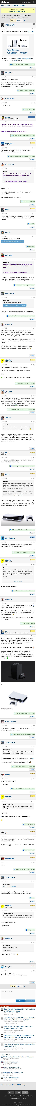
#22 (34, 746)
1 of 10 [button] (13, 20)
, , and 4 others (23, 64)
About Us (12, 1095)
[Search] (34, 2)
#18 (34, 564)
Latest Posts (5, 1054)
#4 (34, 121)
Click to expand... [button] (18, 495)
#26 (34, 862)
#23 (34, 778)
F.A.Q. (19, 1095)
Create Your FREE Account (17, 11)
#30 (34, 970)
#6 (34, 168)
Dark (18, 1092)
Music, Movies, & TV (7, 1070)
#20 (34, 636)
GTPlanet (30, 31)
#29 (34, 942)
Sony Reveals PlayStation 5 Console (17, 51)
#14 (34, 421)
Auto (25, 1092)
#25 (34, 836)
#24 (34, 801)
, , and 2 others (23, 788)
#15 (34, 457)
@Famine (28, 58)
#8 (34, 236)
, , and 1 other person (22, 409)
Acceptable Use (15, 1098)
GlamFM (5, 884)
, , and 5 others (26, 383)
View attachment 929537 (9, 887)
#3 (34, 102)
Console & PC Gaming (17, 1012)
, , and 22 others (24, 135)
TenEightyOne (7, 913)
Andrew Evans (21, 58)
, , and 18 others (24, 734)
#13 (34, 395)
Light (11, 1092)
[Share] (32, 29)
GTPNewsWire (6, 17)
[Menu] (5, 2)
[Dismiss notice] (33, 10)
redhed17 (5, 425)
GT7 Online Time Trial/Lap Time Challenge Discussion (18, 1057)
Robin (5, 568)
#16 (34, 478)
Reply (32, 67)
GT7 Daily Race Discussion (10, 1062)
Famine (5, 171)
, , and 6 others (25, 552)
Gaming (16, 60)
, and (27, 90)
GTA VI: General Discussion (10, 1077)
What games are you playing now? (13, 1072)
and (30, 109)
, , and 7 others (23, 529)
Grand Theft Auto (7, 1080)
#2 (34, 76)
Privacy (24, 1098)
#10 (34, 297)
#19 (34, 603)
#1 (34, 29)
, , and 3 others (22, 156)
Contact (6, 1095)
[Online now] (3, 362)
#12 (34, 364)
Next (18, 20)
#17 (34, 542)
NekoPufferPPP (7, 804)
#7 (34, 213)
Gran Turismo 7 (6, 1059)
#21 (34, 725)
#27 (34, 881)
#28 (34, 910)
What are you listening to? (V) (11, 1067)
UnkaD (5, 300)
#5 (34, 147)
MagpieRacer (6, 749)
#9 (34, 259)
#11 (34, 328)
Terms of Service (27, 1095)
